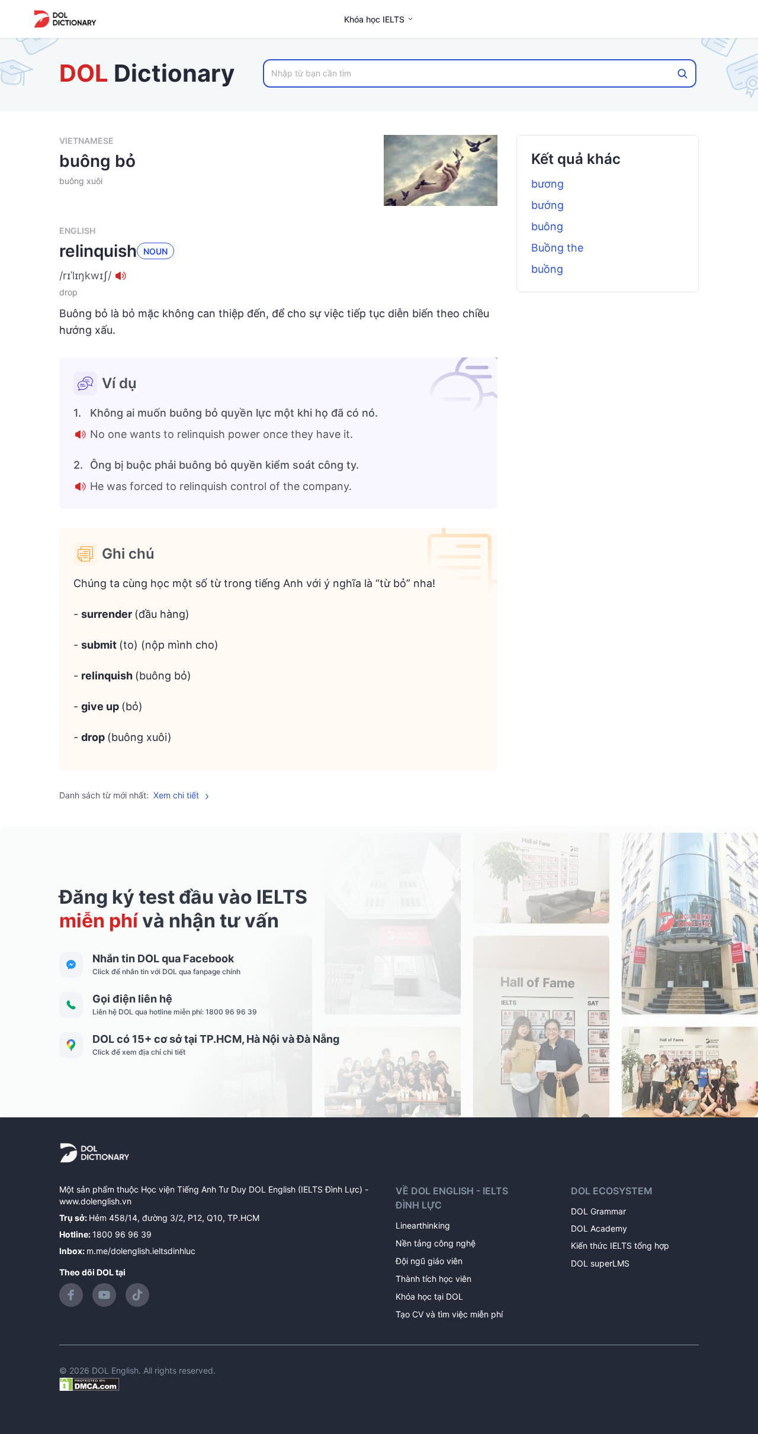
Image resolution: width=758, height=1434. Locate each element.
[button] (278, 276)
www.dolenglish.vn (95, 1201)
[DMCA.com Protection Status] (89, 1383)
